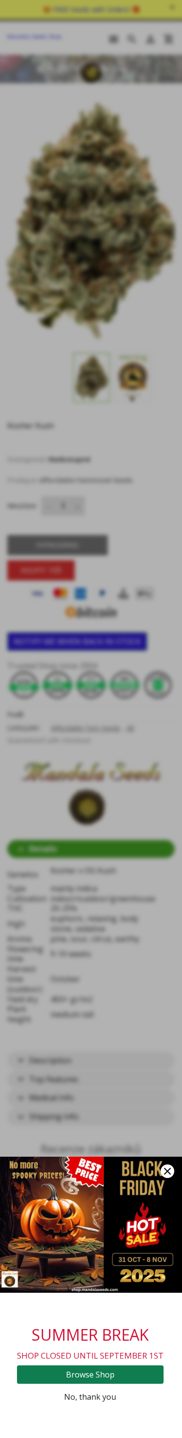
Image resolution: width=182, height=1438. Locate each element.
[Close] (167, 1171)
